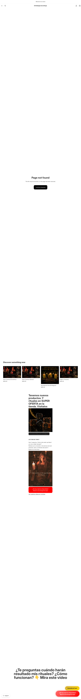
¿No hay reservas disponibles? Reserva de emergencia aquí (67, 693)
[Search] (5, 5)
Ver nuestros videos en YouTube (37, 494)
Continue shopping (40, 187)
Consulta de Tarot (72, 688)
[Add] (18, 375)
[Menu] (2, 6)
